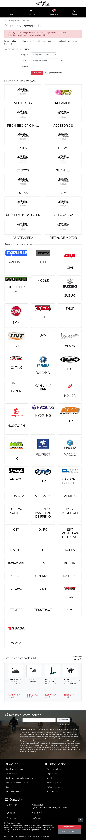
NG (16, 458)
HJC (70, 369)
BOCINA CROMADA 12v (33, 680)
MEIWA (16, 576)
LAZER (16, 391)
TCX (70, 597)
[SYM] (16, 311)
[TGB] (43, 308)
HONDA (70, 396)
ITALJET (16, 550)
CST (16, 529)
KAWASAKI (16, 563)
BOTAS (23, 193)
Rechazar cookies (69, 831)
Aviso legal (50, 778)
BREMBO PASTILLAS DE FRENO (43, 512)
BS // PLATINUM (70, 511)
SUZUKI (70, 295)
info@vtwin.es (63, 747)
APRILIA (70, 496)
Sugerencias (51, 774)
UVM (43, 335)
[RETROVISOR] (63, 204)
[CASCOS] (22, 159)
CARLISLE (16, 262)
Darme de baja (64, 724)
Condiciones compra (14, 769)
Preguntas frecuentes (15, 792)
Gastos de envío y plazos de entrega (21, 778)
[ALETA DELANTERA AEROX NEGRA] (71, 671)
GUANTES (63, 170)
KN (43, 563)
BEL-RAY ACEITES (16, 511)
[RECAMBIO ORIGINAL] (22, 114)
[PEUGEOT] (43, 444)
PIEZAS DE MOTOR (63, 238)
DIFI (43, 262)
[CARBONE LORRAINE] (70, 470)
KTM (63, 193)
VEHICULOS (23, 103)
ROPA (23, 148)
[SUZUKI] (70, 283)
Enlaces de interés (53, 769)
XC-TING (16, 367)
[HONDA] (70, 386)
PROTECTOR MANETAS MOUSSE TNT (51, 681)
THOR (70, 308)
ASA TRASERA (23, 238)
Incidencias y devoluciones (17, 783)
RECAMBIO (63, 103)
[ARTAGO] (16, 470)
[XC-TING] (16, 359)
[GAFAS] (63, 137)
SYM (16, 322)
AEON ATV (16, 496)
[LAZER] (16, 383)
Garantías (10, 787)
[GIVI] (70, 256)
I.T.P (43, 481)
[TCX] (70, 588)
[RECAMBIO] (63, 92)
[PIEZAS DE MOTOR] (63, 227)
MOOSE (43, 280)
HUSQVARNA (16, 427)
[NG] (16, 446)
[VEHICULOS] (22, 92)
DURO (43, 529)
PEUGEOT (43, 454)
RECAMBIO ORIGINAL (23, 125)
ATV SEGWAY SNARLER (23, 215)
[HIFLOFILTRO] (16, 279)
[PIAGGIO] (70, 444)
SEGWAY (16, 589)
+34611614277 (37, 818)
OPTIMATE (43, 576)
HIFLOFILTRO (16, 289)
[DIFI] (43, 253)
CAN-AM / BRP (43, 387)
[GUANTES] (63, 159)
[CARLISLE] (16, 253)
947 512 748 (37, 813)
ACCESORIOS (63, 125)
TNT (16, 346)
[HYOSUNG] (43, 407)
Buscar (38, 73)
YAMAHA (43, 372)
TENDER (16, 610)
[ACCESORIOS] (63, 114)
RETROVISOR (63, 215)
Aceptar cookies (69, 827)
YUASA (16, 643)
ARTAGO (16, 479)
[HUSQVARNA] (16, 412)
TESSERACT (43, 610)
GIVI (70, 268)
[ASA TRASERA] (22, 227)
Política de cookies (54, 787)
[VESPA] (70, 336)
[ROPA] (22, 137)
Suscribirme (63, 720)
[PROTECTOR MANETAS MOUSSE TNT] (52, 671)
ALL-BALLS (43, 496)
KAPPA (70, 550)
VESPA (70, 346)
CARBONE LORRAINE (70, 481)
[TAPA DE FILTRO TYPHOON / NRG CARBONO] (16, 671)
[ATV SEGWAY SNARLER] (22, 204)
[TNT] (16, 336)
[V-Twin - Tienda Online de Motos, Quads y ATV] (43, 3)
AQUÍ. (49, 836)
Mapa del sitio (52, 792)
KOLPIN (69, 563)
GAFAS (63, 148)
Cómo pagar (11, 774)
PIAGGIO (70, 455)
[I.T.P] (43, 471)
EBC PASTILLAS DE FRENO (70, 533)
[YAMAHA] (43, 361)
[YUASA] (16, 628)
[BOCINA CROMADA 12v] (34, 671)
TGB (43, 317)
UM (69, 610)
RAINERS (69, 576)
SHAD (43, 589)
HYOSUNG (43, 415)
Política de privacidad (68, 729)
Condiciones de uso (46, 729)
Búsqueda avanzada (53, 73)
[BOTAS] (22, 182)
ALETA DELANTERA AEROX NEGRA (70, 681)
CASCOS (23, 170)
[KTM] (63, 182)
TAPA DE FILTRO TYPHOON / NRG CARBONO (15, 681)
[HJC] (70, 359)
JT (43, 550)
